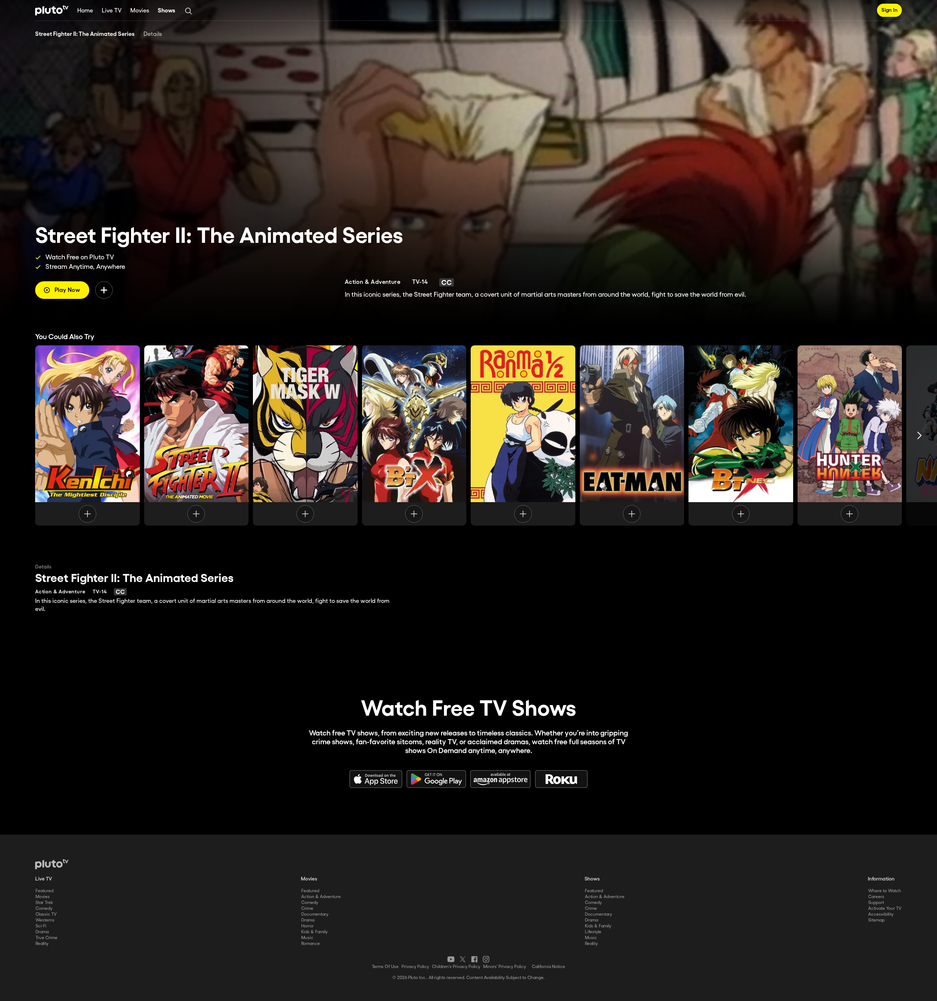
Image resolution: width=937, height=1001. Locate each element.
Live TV (112, 11)
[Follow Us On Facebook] (474, 959)
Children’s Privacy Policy (456, 966)
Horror (307, 926)
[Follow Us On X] (462, 959)
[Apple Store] (376, 779)
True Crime (46, 937)
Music (307, 937)
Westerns (45, 920)
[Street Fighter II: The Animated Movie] (196, 435)
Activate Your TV (884, 908)
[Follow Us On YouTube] (451, 959)
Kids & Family (314, 932)
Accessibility (880, 914)
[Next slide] (919, 435)
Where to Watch (884, 891)
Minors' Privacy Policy (504, 966)
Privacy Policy (415, 966)
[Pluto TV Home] (51, 10)
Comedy (44, 908)
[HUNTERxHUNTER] (850, 435)
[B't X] (414, 435)
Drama (42, 932)
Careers (876, 896)
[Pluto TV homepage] (51, 864)
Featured (44, 891)
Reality (42, 943)
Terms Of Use (385, 966)
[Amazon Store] (500, 779)
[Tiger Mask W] (305, 435)
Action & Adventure (321, 896)
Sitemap (876, 920)
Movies (139, 11)
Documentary (314, 914)
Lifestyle (593, 932)
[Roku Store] (561, 779)
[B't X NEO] (740, 435)
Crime (307, 908)
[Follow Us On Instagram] (486, 959)
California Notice (548, 966)
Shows (166, 11)
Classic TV (46, 914)
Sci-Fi (41, 926)
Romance (310, 943)
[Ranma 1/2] (523, 435)
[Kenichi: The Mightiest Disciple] (87, 435)
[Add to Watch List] (104, 290)
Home (85, 11)
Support (876, 902)
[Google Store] (436, 779)
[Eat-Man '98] (632, 435)
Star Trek (44, 902)
